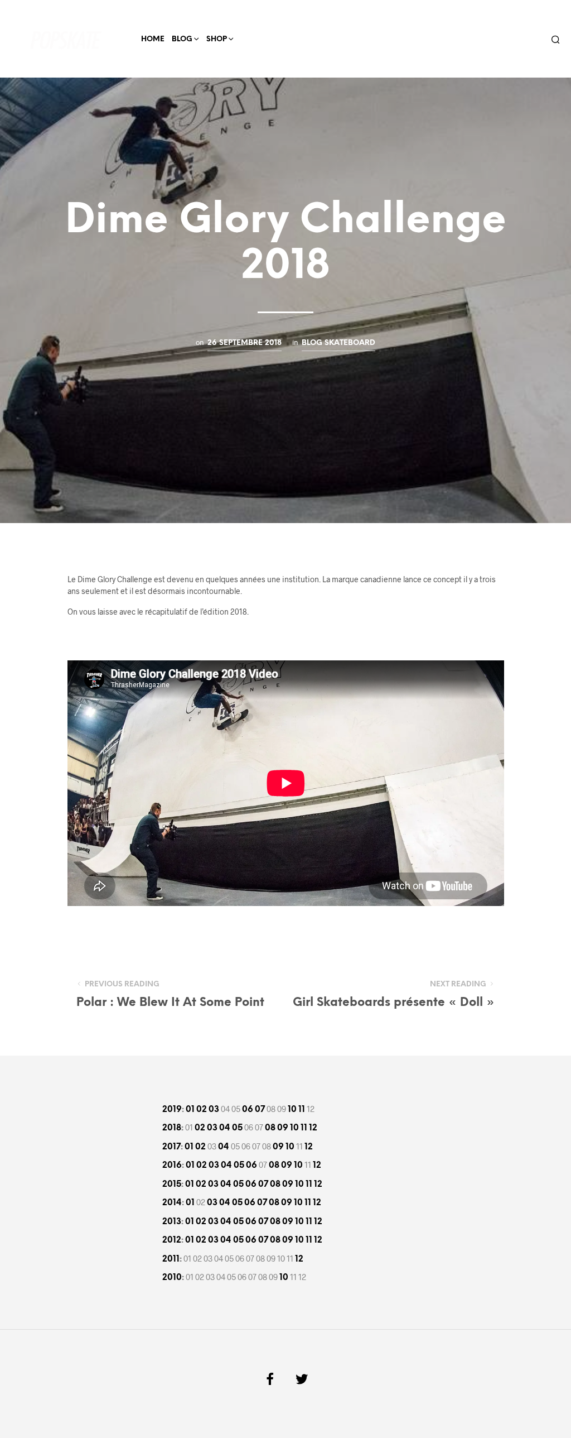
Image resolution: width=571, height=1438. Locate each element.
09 (282, 1128)
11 (301, 1109)
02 (201, 1109)
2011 (171, 1259)
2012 (171, 1240)
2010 (172, 1277)
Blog (182, 39)
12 (313, 1128)
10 (292, 1109)
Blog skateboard (338, 343)
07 (260, 1109)
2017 (171, 1147)
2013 (171, 1221)
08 (270, 1128)
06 (247, 1109)
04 (224, 1128)
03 (214, 1109)
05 (237, 1128)
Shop (216, 39)
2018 (171, 1128)
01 (190, 1109)
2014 (172, 1203)
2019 (172, 1109)
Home (152, 39)
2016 (172, 1165)
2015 (171, 1184)
